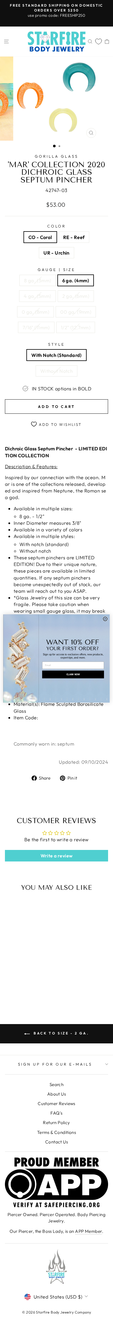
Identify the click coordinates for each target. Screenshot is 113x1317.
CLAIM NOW (73, 674)
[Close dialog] (105, 619)
